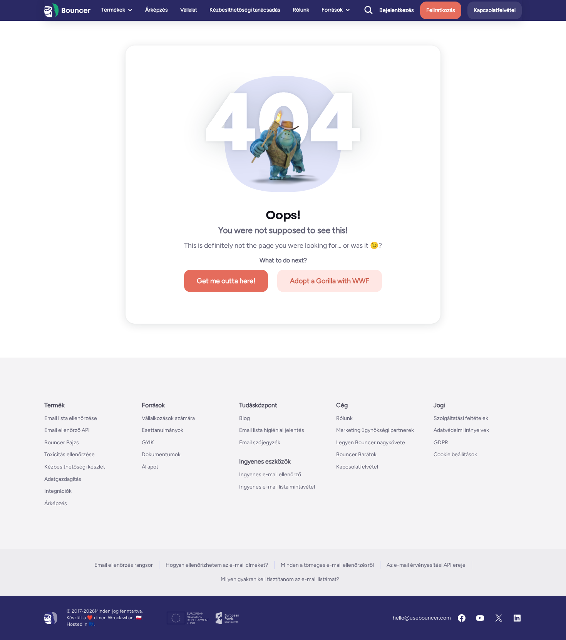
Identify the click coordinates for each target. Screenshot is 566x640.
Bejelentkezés (396, 10)
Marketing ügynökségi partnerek (375, 430)
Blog (244, 418)
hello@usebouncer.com (422, 618)
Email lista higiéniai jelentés (271, 430)
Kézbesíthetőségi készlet (74, 467)
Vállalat (188, 10)
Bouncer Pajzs (61, 442)
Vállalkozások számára (168, 418)
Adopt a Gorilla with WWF (329, 281)
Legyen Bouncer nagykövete (370, 442)
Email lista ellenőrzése (70, 418)
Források (332, 10)
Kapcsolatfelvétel (495, 10)
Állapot (150, 467)
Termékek (113, 10)
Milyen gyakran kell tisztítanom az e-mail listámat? (280, 579)
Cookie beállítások (455, 454)
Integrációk (58, 491)
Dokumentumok (161, 454)
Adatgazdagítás (62, 479)
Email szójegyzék (259, 442)
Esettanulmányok (162, 430)
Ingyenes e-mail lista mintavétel (277, 487)
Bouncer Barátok (356, 454)
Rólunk (301, 10)
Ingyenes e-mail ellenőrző (270, 474)
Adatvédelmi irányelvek (461, 430)
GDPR (441, 442)
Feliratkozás (440, 10)
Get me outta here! (226, 281)
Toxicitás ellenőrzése (69, 454)
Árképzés (156, 10)
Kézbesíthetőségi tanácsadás (244, 10)
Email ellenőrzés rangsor (123, 565)
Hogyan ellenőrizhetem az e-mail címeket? (217, 565)
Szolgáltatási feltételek (461, 418)
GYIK (148, 442)
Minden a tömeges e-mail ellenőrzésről (327, 565)
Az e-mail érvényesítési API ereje (426, 565)
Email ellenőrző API (67, 430)
